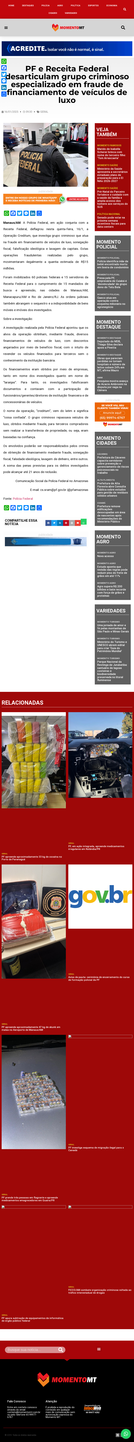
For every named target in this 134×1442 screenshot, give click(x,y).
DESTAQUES (28, 5)
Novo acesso (105, 556)
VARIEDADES (71, 13)
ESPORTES (93, 5)
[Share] (4, 94)
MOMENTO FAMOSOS (109, 145)
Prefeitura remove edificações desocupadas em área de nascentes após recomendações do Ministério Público (111, 514)
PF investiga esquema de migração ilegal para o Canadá (96, 1149)
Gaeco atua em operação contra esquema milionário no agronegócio (111, 302)
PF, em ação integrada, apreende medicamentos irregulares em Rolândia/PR (96, 848)
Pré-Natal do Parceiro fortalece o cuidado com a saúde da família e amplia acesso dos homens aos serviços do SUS (112, 199)
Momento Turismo (108, 622)
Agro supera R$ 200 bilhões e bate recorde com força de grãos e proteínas (111, 591)
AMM (100, 377)
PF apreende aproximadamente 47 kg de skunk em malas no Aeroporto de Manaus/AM (31, 1028)
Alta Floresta (106, 480)
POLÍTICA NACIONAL (108, 214)
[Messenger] (4, 81)
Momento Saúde (107, 165)
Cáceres (102, 454)
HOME (11, 5)
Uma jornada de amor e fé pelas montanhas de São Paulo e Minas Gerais (113, 628)
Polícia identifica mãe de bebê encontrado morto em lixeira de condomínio (113, 264)
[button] (124, 9)
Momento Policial (108, 258)
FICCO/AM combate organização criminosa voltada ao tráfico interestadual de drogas (99, 1291)
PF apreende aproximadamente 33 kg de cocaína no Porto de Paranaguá (32, 858)
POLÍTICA (75, 5)
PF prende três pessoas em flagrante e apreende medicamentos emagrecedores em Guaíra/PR (30, 1199)
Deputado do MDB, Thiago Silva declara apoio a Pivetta (110, 344)
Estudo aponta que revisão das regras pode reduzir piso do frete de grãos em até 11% (112, 571)
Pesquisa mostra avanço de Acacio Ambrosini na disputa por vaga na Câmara (112, 385)
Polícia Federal (23, 499)
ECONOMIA (111, 5)
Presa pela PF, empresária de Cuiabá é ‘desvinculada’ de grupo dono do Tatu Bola (112, 282)
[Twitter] (4, 74)
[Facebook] (4, 68)
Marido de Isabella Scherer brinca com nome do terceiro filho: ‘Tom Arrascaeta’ (111, 153)
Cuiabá (101, 503)
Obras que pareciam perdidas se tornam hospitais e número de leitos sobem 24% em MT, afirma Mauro (111, 364)
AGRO (60, 5)
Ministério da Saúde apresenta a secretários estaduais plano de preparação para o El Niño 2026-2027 (112, 175)
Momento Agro (106, 552)
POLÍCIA (46, 5)
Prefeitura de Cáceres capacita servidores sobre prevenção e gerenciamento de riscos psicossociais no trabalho (113, 465)
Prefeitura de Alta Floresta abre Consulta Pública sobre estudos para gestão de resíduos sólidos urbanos (112, 489)
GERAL (44, 111)
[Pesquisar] (61, 1349)
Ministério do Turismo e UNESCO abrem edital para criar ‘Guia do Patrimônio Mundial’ (112, 646)
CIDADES (53, 13)
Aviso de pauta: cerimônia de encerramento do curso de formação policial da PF (99, 978)
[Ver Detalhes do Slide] (67, 48)
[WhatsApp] (4, 61)
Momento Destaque (109, 338)
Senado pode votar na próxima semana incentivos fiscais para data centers (111, 222)
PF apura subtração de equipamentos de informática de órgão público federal (32, 1319)
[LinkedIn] (4, 87)
